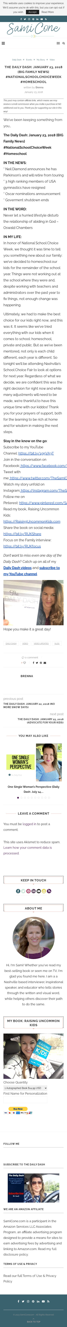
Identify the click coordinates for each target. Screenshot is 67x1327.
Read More (48, 12)
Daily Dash (16, 60)
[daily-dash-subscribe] (33, 1188)
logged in (29, 824)
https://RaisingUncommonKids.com (31, 521)
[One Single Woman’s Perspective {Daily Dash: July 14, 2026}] (33, 762)
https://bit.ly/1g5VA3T (36, 453)
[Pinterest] (28, 891)
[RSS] (49, 891)
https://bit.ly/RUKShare (22, 534)
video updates (41, 644)
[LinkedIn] (33, 891)
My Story (41, 60)
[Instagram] (44, 891)
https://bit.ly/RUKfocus (22, 546)
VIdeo (52, 60)
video (25, 644)
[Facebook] (18, 891)
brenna (39, 87)
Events (29, 60)
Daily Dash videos (17, 568)
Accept (33, 12)
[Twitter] (23, 891)
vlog (56, 644)
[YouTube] (39, 891)
